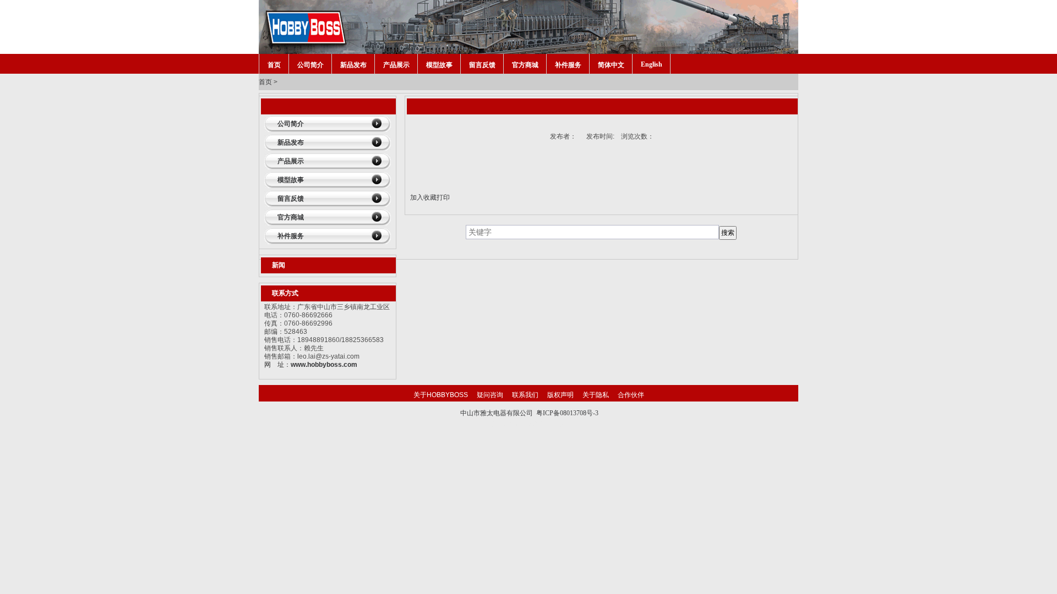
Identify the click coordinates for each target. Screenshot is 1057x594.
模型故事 (439, 65)
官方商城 (525, 65)
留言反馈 (482, 65)
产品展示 (396, 65)
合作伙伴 (631, 395)
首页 (274, 65)
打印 (443, 197)
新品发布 (353, 65)
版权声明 (560, 395)
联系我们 (525, 395)
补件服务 (568, 65)
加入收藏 (423, 197)
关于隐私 (595, 395)
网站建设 (551, 423)
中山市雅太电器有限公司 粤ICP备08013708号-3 (529, 413)
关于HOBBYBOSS (440, 395)
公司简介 (310, 65)
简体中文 (611, 65)
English (651, 64)
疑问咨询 (490, 395)
